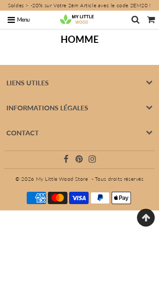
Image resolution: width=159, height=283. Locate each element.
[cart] (151, 19)
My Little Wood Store (62, 179)
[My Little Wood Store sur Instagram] (92, 160)
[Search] (135, 19)
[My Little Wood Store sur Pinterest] (79, 160)
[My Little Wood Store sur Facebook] (67, 160)
